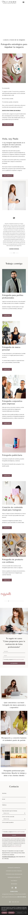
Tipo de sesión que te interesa (9, 810)
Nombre (4, 793)
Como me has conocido (8, 816)
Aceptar (4, 912)
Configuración (19, 912)
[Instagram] (12, 887)
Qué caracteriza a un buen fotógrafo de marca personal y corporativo (14, 705)
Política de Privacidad (19, 659)
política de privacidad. (16, 846)
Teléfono (4, 805)
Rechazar (11, 912)
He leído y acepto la (14, 659)
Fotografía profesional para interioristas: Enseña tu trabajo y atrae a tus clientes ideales (14, 773)
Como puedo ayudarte (7, 822)
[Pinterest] (15, 887)
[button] (23, 2)
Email (3, 799)
